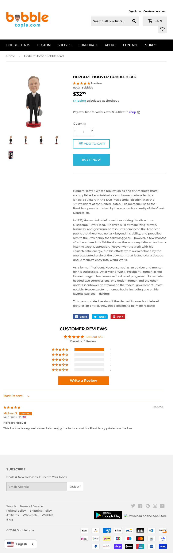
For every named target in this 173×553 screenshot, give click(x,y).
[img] (11, 407)
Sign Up (75, 486)
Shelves (64, 45)
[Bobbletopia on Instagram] (155, 506)
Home (10, 56)
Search (11, 506)
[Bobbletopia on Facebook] (140, 506)
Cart (158, 21)
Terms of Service (31, 506)
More (149, 45)
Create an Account (155, 11)
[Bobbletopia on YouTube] (162, 506)
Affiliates (12, 515)
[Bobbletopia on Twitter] (133, 506)
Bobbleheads (18, 45)
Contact (130, 45)
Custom (44, 45)
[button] (82, 83)
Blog (9, 519)
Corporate (88, 45)
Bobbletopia (25, 530)
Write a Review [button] (83, 381)
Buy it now (91, 160)
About (110, 45)
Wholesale (30, 515)
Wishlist (47, 515)
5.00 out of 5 (94, 337)
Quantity (79, 123)
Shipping (79, 100)
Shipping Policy (41, 510)
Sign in (133, 11)
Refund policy (16, 510)
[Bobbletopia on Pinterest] (148, 506)
